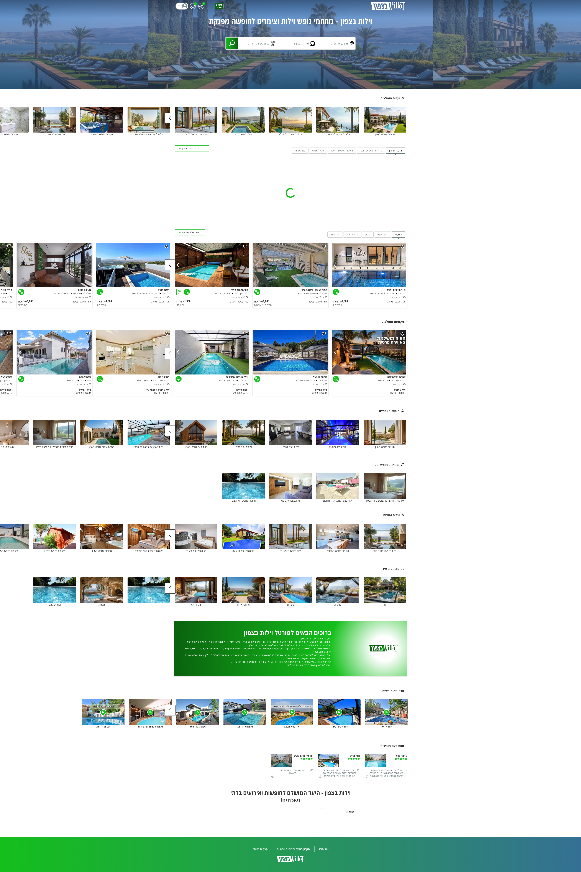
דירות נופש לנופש (290, 447)
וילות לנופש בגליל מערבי (338, 134)
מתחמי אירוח (243, 604)
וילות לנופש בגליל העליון (290, 134)
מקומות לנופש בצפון (385, 134)
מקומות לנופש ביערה (196, 551)
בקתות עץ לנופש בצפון (196, 447)
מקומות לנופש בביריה (54, 551)
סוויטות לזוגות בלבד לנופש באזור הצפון (54, 447)
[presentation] (170, 118)
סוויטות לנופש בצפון (385, 447)
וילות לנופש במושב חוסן (54, 134)
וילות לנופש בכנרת (243, 134)
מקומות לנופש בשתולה (338, 551)
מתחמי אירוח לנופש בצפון (101, 447)
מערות (101, 604)
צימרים (290, 604)
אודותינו (323, 849)
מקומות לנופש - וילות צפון (243, 500)
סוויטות (337, 604)
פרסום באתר (219, 6)
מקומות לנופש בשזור (102, 551)
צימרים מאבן (54, 604)
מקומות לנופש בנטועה (243, 551)
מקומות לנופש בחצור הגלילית (149, 551)
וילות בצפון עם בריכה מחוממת (149, 447)
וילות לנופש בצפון (243, 447)
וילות (385, 604)
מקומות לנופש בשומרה (101, 134)
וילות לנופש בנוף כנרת (196, 134)
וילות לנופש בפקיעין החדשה (149, 134)
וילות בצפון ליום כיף (337, 447)
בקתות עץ (196, 604)
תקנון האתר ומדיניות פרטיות (293, 849)
